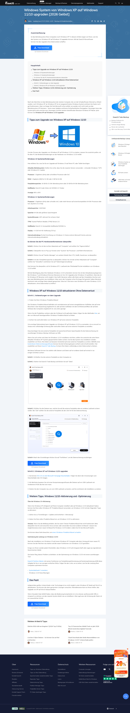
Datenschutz (61, 676)
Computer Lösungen (85, 669)
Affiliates (14, 682)
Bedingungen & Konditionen (66, 682)
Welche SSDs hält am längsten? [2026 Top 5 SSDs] (44, 626)
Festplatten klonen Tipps (37, 689)
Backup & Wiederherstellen (63, 21)
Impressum (15, 669)
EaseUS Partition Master (36, 561)
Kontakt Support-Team (18, 692)
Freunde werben (16, 695)
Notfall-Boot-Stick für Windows (88, 679)
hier (96, 313)
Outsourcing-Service (18, 689)
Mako (30, 21)
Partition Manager (45, 3)
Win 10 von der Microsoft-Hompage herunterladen (53, 476)
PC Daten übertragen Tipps (38, 692)
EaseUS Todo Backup (49, 346)
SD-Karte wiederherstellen (86, 676)
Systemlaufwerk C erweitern (38, 570)
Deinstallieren (62, 669)
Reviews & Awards (17, 672)
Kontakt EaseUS (16, 676)
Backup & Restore (61, 3)
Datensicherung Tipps (36, 682)
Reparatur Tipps (35, 679)
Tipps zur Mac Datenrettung (38, 672)
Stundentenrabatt (17, 685)
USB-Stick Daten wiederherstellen (88, 682)
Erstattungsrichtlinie (63, 672)
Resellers (14, 679)
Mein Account (62, 685)
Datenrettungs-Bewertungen (87, 672)
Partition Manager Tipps (37, 685)
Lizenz (59, 679)
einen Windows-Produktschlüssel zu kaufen (66, 532)
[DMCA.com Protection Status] (22, 708)
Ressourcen (35, 664)
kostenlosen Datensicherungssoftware (40, 344)
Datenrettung (31, 3)
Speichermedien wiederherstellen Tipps (41, 676)
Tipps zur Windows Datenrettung (39, 669)
